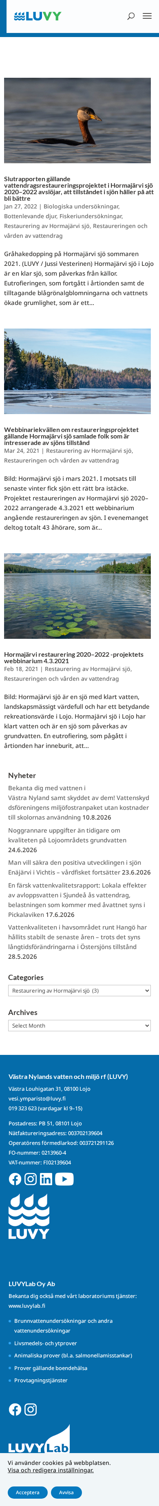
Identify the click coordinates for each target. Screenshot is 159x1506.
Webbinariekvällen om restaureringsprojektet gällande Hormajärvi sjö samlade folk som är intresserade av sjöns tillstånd (71, 435)
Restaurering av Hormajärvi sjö (47, 226)
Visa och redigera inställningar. (51, 1470)
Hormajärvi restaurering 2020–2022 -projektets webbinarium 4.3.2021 (74, 657)
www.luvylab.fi (27, 1305)
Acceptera (28, 1492)
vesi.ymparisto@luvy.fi (37, 1098)
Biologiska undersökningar (81, 206)
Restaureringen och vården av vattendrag (61, 460)
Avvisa (66, 1492)
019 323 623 (23, 1108)
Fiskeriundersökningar (90, 216)
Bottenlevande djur (30, 216)
